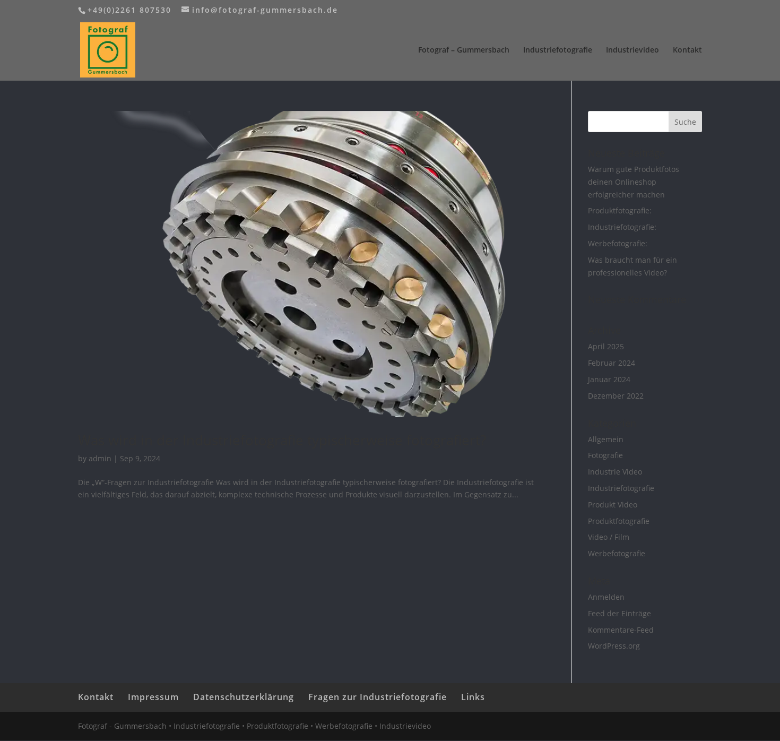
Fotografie (605, 455)
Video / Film (608, 537)
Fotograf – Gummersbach (463, 50)
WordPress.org (614, 646)
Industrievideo (632, 50)
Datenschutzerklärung (243, 697)
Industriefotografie (557, 50)
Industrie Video (615, 472)
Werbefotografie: (617, 243)
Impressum (153, 697)
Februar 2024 (611, 363)
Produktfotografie (618, 521)
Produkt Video (612, 504)
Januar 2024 (609, 379)
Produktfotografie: (620, 210)
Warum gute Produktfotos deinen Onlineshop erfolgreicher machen (633, 182)
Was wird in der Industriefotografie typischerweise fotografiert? (282, 440)
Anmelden (606, 597)
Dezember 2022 (616, 396)
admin (100, 458)
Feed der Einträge (619, 613)
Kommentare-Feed (621, 630)
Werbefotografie (616, 553)
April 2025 (606, 346)
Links (473, 697)
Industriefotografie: (622, 227)
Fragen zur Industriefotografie (377, 697)
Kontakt (687, 50)
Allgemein (605, 439)
